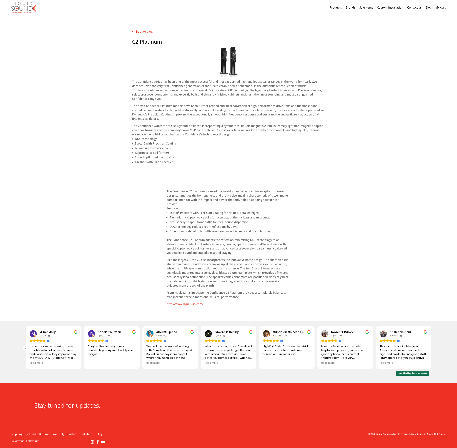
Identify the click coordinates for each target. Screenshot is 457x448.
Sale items (366, 7)
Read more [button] (36, 363)
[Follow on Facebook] (97, 442)
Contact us (414, 7)
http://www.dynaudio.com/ (185, 304)
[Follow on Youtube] (103, 442)
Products (336, 7)
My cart (440, 7)
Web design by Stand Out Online (428, 434)
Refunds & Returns (37, 434)
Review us (17, 441)
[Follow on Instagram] (92, 442)
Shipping (16, 434)
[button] (25, 347)
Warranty (59, 434)
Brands (350, 7)
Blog (428, 7)
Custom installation (390, 7)
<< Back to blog (142, 32)
